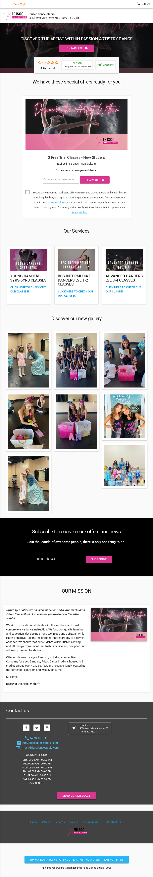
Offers (46, 822)
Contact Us (76, 48)
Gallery (73, 822)
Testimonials (90, 822)
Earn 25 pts (20, 4)
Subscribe (99, 559)
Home (34, 822)
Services (60, 822)
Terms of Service (60, 202)
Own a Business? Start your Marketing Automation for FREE (76, 859)
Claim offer (94, 180)
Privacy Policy (79, 212)
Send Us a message (76, 795)
